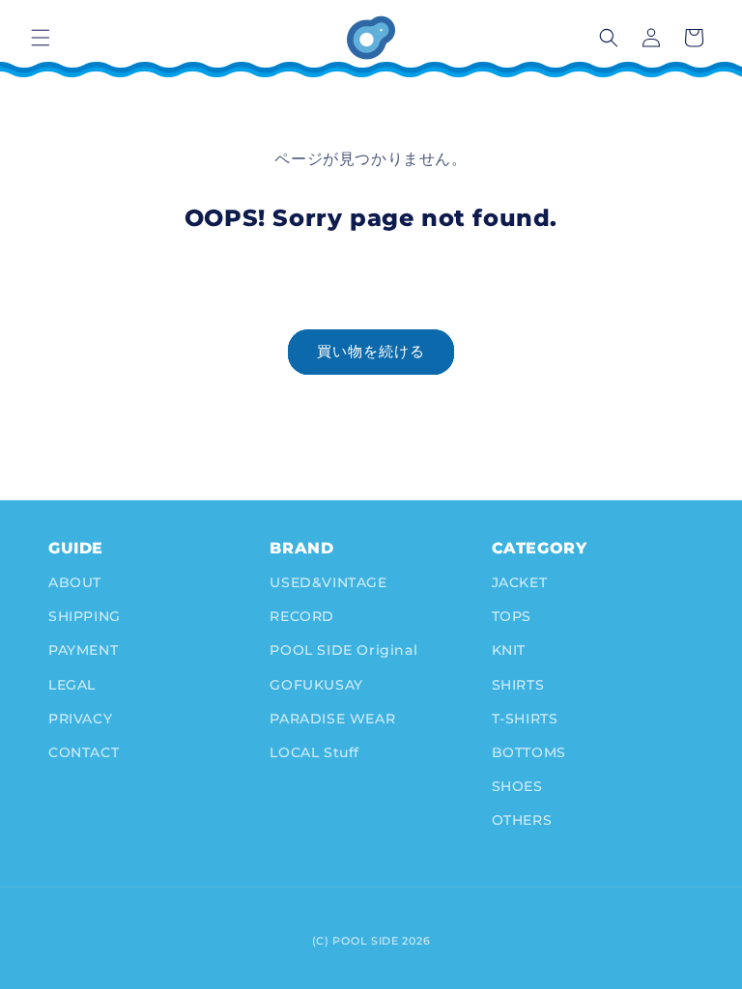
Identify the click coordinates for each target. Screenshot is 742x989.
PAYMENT (83, 650)
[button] (40, 37)
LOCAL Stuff (314, 752)
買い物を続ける (371, 351)
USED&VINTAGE (328, 582)
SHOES (517, 786)
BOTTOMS (529, 752)
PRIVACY (80, 718)
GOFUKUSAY (316, 684)
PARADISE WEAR (332, 718)
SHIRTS (518, 684)
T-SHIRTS (525, 718)
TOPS (511, 616)
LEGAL (72, 684)
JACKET (520, 582)
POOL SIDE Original (343, 650)
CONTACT (83, 752)
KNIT (509, 650)
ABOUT (74, 582)
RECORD (302, 616)
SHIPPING (84, 616)
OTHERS (522, 820)
